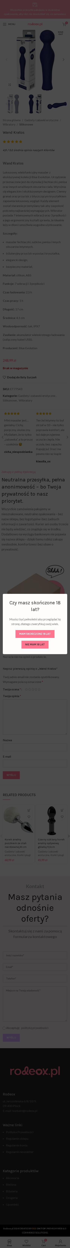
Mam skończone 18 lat (35, 633)
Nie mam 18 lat (35, 644)
